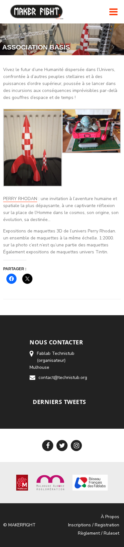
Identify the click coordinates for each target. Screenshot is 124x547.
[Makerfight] (37, 11)
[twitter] (62, 445)
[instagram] (76, 445)
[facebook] (47, 445)
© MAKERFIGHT (19, 525)
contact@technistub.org (62, 377)
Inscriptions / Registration (93, 525)
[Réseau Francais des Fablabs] (90, 482)
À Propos (110, 517)
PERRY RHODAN (20, 199)
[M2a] (50, 482)
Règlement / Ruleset (98, 533)
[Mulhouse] (22, 482)
